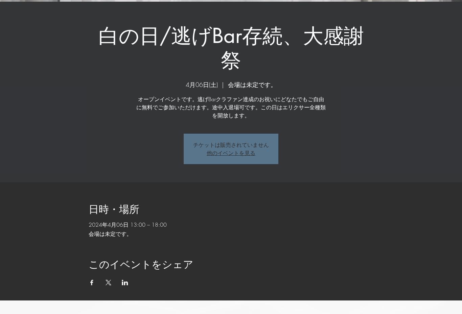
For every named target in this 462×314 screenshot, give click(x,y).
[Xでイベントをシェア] (108, 282)
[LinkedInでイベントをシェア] (125, 282)
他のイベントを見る (231, 153)
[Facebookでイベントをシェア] (92, 282)
